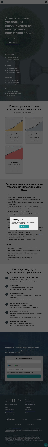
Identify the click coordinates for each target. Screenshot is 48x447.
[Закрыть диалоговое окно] (46, 2)
